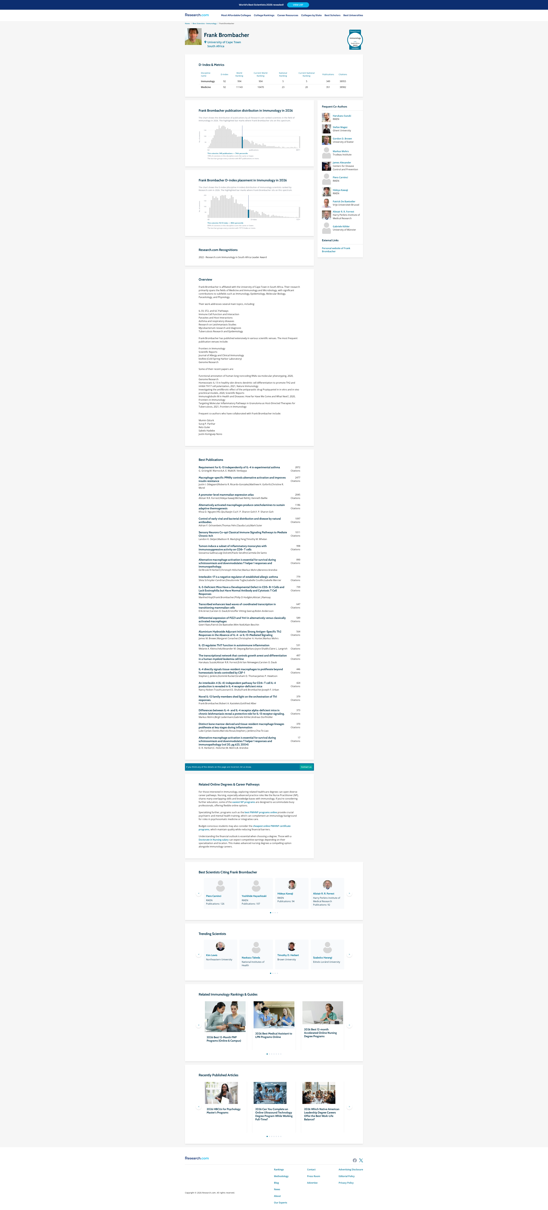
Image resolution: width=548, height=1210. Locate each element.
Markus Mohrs (341, 151)
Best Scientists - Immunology (204, 23)
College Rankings (264, 15)
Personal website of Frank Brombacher (336, 250)
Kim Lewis (211, 955)
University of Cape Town (224, 42)
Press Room (313, 1176)
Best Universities (353, 15)
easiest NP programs (243, 802)
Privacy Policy (346, 1182)
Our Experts (280, 1202)
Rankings (279, 1169)
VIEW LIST (298, 5)
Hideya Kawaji (340, 190)
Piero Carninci (340, 177)
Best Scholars (333, 15)
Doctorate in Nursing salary (214, 839)
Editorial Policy (347, 1176)
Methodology (281, 1176)
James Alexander (342, 162)
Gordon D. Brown (342, 138)
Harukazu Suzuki (342, 115)
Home (187, 23)
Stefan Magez (340, 127)
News (277, 1189)
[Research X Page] (361, 1160)
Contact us (306, 767)
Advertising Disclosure (351, 1169)
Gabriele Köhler (341, 226)
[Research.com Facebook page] (355, 1160)
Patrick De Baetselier (344, 201)
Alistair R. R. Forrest (343, 211)
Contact (311, 1169)
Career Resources (287, 15)
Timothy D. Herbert (288, 955)
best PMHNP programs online (261, 812)
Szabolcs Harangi (322, 957)
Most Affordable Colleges (236, 15)
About (277, 1196)
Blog (276, 1182)
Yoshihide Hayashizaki (254, 896)
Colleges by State (311, 15)
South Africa (215, 46)
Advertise (312, 1182)
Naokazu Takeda (251, 957)
